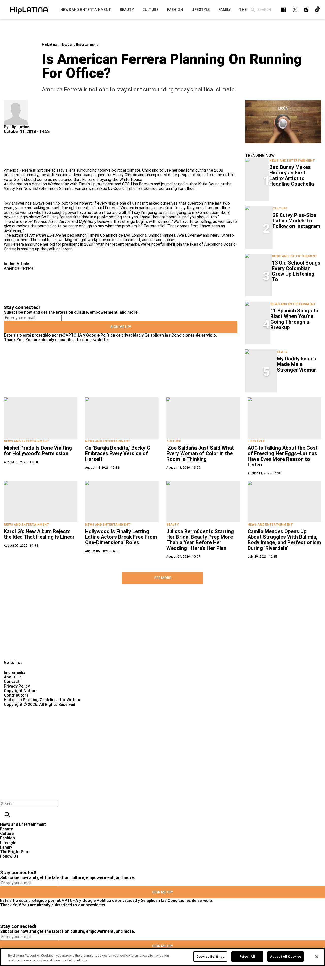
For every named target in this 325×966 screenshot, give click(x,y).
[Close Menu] (5, 795)
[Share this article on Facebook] (22, 136)
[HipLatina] (29, 9)
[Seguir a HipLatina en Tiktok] (317, 9)
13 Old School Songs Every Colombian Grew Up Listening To (296, 271)
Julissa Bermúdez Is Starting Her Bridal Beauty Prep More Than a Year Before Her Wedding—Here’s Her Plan (200, 539)
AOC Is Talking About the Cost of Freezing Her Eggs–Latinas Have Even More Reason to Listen (283, 456)
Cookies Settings (210, 956)
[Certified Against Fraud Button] (22, 709)
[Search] (253, 9)
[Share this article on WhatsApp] (10, 136)
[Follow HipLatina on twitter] (295, 9)
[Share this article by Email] (47, 136)
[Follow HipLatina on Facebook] (283, 9)
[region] (162, 957)
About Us (13, 677)
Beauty (172, 524)
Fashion (7, 838)
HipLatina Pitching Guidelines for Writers (42, 699)
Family (282, 352)
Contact (12, 681)
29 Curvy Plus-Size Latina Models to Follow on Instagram (296, 220)
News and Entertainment (79, 44)
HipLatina (49, 44)
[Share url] (9, 162)
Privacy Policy (17, 686)
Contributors (16, 695)
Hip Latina (19, 127)
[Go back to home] (133, 725)
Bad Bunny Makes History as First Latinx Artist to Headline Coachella (291, 175)
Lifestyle (256, 441)
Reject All (247, 956)
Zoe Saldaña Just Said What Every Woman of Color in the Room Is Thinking (200, 453)
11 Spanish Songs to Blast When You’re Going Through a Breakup (294, 319)
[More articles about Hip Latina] (16, 102)
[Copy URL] (16, 151)
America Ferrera (19, 268)
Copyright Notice (20, 690)
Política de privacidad (121, 335)
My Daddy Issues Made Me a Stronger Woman (297, 364)
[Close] (316, 956)
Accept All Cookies (285, 956)
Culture (280, 208)
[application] (283, 121)
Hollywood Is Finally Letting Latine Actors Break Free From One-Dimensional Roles (121, 537)
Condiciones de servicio (193, 335)
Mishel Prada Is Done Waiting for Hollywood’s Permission (38, 450)
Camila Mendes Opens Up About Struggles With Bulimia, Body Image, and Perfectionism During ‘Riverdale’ (284, 539)
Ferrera (111, 207)
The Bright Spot (15, 851)
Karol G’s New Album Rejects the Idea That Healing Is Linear (39, 534)
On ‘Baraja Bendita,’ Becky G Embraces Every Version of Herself (117, 453)
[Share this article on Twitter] (35, 136)
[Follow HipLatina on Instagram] (306, 9)
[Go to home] (162, 627)
